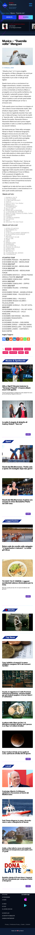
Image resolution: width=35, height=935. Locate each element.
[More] (28, 339)
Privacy (7, 924)
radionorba (13, 352)
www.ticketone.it (23, 188)
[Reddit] (10, 339)
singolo (21, 352)
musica (5, 352)
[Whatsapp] (24, 339)
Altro (27, 434)
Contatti (28, 924)
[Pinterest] (17, 339)
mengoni (27, 349)
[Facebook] (3, 339)
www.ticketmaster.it (11, 188)
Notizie (8, 13)
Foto (4, 906)
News (4, 899)
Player (5, 894)
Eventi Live (6, 913)
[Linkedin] (14, 339)
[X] (7, 339)
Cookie (22, 924)
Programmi (6, 897)
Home (3, 13)
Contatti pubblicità (9, 915)
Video (4, 903)
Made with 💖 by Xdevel (17, 930)
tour (26, 352)
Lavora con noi (7, 909)
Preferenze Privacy (15, 924)
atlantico (8, 349)
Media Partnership (8, 918)
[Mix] (21, 339)
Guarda (25, 17)
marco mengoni (18, 349)
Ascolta (9, 17)
